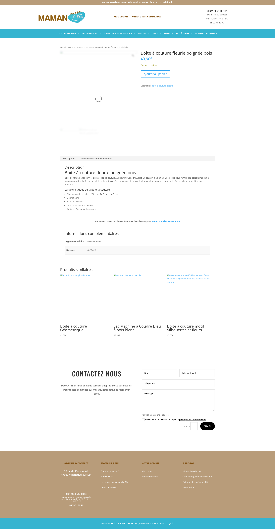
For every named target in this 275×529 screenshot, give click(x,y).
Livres (167, 33)
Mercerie (142, 33)
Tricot (90, 33)
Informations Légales (192, 471)
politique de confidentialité (192, 419)
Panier (135, 16)
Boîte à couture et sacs (86, 47)
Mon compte (121, 16)
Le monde (206, 33)
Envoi (207, 426)
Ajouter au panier (155, 74)
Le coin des (65, 33)
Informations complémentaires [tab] (96, 158)
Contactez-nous (108, 487)
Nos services (107, 476)
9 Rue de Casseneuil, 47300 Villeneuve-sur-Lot (76, 472)
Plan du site (188, 487)
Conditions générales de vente (197, 476)
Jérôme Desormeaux (148, 523)
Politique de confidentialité (195, 482)
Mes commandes (150, 476)
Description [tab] (68, 158)
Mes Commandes (151, 16)
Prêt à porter (182, 33)
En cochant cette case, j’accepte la (175, 419)
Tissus (155, 33)
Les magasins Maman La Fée (114, 482)
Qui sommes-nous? (110, 471)
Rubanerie (118, 33)
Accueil (63, 47)
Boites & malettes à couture (166, 221)
